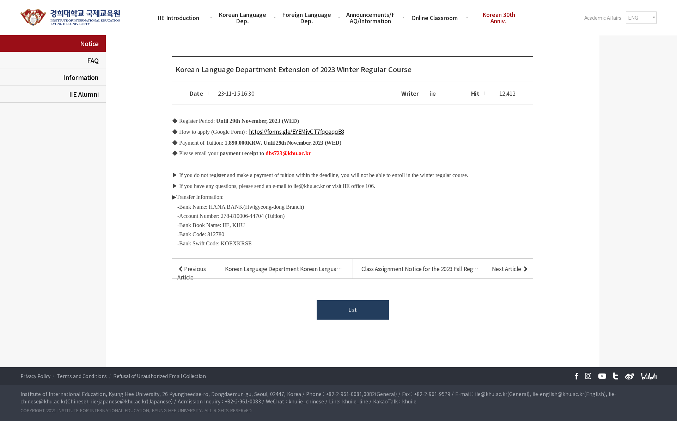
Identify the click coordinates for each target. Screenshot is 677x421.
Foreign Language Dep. (306, 17)
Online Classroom (434, 17)
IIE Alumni (84, 94)
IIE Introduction (178, 17)
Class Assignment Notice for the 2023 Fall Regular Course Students (420, 268)
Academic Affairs (602, 17)
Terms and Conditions (82, 375)
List (352, 309)
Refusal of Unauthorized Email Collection (159, 375)
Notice (89, 43)
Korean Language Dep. (242, 17)
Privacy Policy (36, 375)
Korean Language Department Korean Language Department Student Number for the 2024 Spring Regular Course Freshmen (284, 268)
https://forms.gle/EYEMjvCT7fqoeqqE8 (296, 131)
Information (81, 77)
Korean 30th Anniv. (498, 17)
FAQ (93, 60)
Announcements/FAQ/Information (370, 17)
